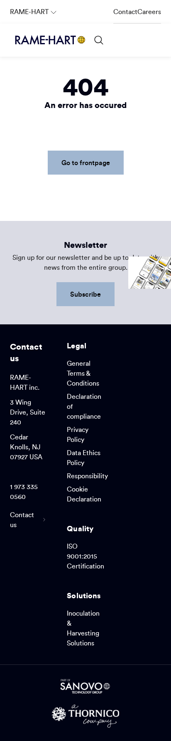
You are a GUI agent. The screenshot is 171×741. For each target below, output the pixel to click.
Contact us (22, 520)
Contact (125, 11)
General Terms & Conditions (83, 373)
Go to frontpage (85, 162)
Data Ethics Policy (83, 457)
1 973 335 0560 (24, 491)
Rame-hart (34, 8)
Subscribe (85, 294)
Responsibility (87, 476)
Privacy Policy (77, 434)
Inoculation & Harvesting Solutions (83, 628)
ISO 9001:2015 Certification (85, 556)
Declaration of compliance (84, 406)
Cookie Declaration (84, 494)
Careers (149, 11)
